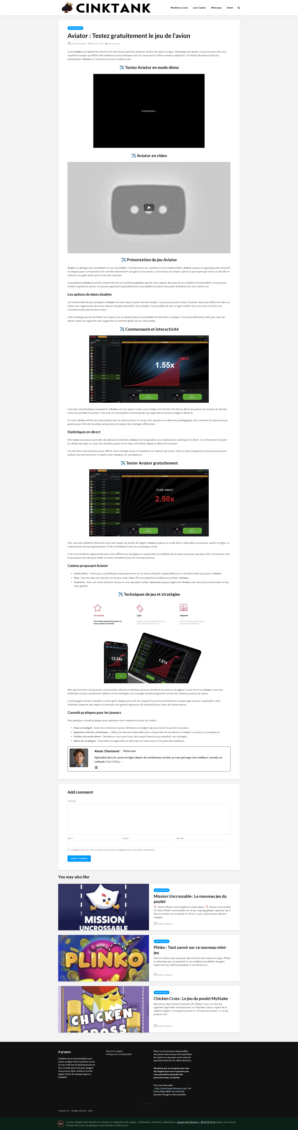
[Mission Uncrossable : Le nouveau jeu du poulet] (103, 906)
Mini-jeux (216, 7)
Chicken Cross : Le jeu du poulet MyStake (191, 998)
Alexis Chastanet (79, 43)
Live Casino (199, 7)
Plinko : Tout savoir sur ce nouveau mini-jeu (190, 950)
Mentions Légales (114, 1051)
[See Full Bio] (122, 762)
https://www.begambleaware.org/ (170, 1088)
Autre (230, 7)
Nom (70, 838)
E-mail (125, 838)
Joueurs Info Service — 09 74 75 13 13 (196, 1122)
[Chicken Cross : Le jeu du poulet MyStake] (103, 1009)
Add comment (114, 43)
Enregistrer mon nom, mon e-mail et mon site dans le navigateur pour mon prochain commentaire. (113, 850)
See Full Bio (113, 761)
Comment (72, 801)
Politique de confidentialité (119, 1054)
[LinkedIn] (96, 767)
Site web (179, 838)
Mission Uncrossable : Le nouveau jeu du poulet (190, 899)
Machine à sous (179, 7)
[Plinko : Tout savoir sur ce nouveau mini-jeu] (103, 957)
